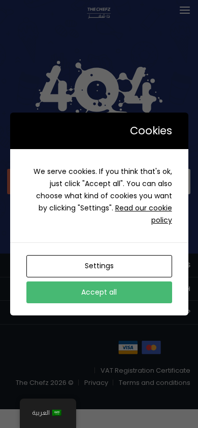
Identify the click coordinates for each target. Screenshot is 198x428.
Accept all (99, 292)
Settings (99, 266)
